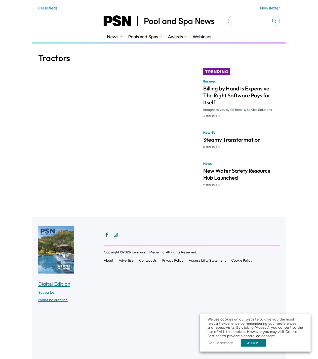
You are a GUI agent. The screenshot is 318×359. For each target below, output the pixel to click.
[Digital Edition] (56, 271)
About (108, 260)
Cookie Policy (241, 260)
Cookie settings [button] (220, 343)
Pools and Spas (143, 37)
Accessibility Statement (207, 260)
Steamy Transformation (232, 139)
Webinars (202, 37)
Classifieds (47, 8)
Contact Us (148, 260)
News (112, 37)
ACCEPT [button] (253, 343)
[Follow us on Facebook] (107, 235)
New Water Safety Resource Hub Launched (237, 174)
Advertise (126, 260)
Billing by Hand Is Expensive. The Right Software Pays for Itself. (237, 95)
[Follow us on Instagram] (116, 235)
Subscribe (46, 292)
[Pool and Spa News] (159, 20)
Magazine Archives (53, 300)
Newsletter (270, 8)
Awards (175, 37)
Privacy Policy (172, 260)
